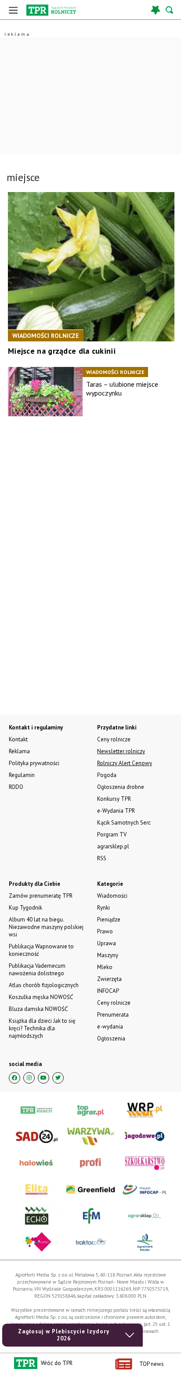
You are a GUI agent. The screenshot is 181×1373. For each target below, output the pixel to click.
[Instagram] (29, 1078)
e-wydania (110, 1026)
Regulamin (22, 775)
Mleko (104, 967)
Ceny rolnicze (113, 1003)
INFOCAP (108, 991)
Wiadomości (112, 895)
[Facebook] (14, 1078)
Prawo (105, 931)
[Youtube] (43, 1078)
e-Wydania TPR (116, 810)
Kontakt (18, 739)
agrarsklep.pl (113, 846)
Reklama (19, 751)
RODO (16, 787)
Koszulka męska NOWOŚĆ (41, 997)
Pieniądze (108, 919)
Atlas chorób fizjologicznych (44, 985)
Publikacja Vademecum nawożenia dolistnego (37, 969)
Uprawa (106, 943)
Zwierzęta (109, 979)
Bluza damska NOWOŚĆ (38, 1009)
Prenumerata (113, 1014)
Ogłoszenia (111, 1038)
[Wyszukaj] (170, 10)
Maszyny (107, 955)
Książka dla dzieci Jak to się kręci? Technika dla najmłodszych (42, 1028)
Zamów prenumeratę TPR (40, 895)
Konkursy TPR (114, 799)
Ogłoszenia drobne (120, 787)
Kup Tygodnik (25, 907)
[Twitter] (58, 1078)
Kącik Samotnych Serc (124, 822)
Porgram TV (112, 834)
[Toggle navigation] (13, 10)
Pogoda (106, 775)
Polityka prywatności (34, 763)
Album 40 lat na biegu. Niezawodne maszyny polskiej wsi (46, 927)
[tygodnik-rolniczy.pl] (51, 10)
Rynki (103, 907)
